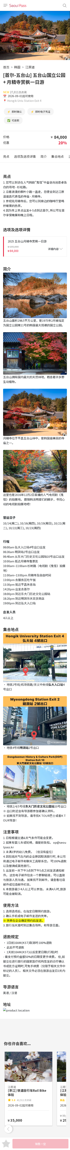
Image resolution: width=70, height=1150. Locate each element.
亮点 (6, 156)
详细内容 (53, 249)
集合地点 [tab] (57, 156)
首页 (6, 67)
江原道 (30, 67)
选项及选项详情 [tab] (25, 156)
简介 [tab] (43, 156)
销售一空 (40, 1144)
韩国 (17, 67)
